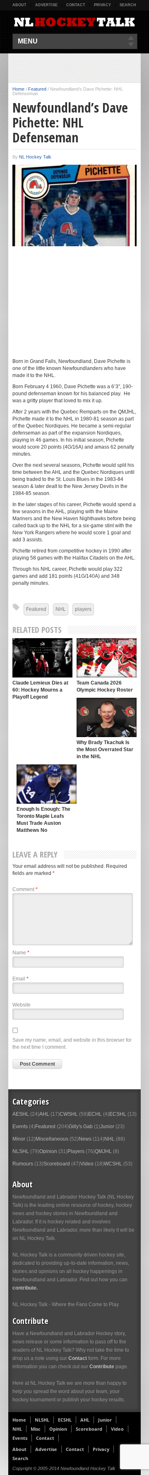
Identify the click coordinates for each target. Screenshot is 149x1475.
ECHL (95, 1114)
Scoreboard (56, 1164)
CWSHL (69, 1114)
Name (20, 953)
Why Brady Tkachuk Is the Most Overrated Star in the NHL (105, 749)
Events (20, 1126)
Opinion (48, 1151)
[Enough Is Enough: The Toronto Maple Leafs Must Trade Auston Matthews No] (47, 784)
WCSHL (113, 1164)
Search (128, 5)
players (83, 609)
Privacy (102, 5)
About (19, 5)
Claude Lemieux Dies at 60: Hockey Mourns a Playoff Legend (40, 690)
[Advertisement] (80, 68)
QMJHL (103, 1151)
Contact (75, 5)
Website (21, 1005)
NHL (60, 609)
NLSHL (20, 1151)
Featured (37, 88)
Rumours (22, 1164)
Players (75, 1151)
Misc (36, 1429)
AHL (44, 1114)
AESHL (20, 1114)
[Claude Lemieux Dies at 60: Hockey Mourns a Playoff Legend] (42, 657)
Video (87, 1164)
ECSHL (117, 1114)
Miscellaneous (52, 1139)
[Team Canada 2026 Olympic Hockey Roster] (107, 657)
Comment (25, 889)
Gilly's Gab (81, 1126)
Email (20, 979)
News (85, 1139)
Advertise (46, 5)
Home (18, 88)
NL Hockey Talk (35, 156)
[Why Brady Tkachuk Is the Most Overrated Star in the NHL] (107, 717)
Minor (18, 1139)
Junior (107, 1126)
